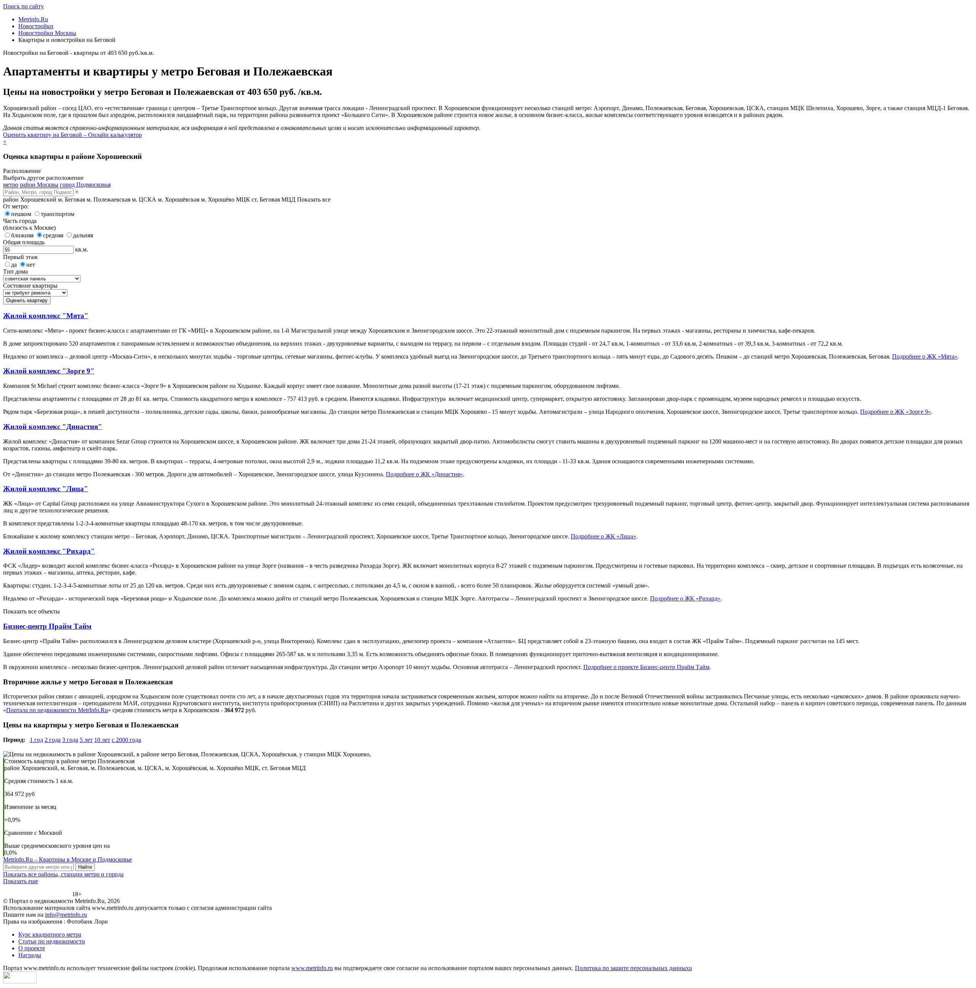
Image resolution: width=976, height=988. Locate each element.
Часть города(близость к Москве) (29, 224)
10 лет (102, 740)
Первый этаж (20, 257)
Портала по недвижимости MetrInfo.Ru (57, 710)
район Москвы (39, 184)
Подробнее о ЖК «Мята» (924, 356)
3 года (70, 740)
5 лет (86, 740)
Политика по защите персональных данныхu (633, 968)
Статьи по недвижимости (51, 941)
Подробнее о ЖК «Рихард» (685, 598)
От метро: (16, 206)
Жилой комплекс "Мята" (45, 316)
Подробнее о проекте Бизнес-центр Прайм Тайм (646, 667)
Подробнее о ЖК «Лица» (603, 536)
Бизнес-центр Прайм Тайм (47, 626)
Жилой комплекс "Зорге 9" (49, 371)
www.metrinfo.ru (312, 968)
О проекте (31, 948)
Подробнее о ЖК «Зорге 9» (895, 411)
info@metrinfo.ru (66, 914)
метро (10, 184)
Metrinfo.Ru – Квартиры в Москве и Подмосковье (67, 859)
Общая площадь (24, 242)
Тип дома (15, 271)
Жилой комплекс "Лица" (45, 489)
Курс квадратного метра (49, 934)
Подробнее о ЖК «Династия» (424, 474)
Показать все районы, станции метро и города (63, 874)
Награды (29, 955)
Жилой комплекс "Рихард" (49, 551)
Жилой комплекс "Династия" (52, 427)
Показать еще (20, 881)
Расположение (22, 171)
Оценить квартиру (27, 300)
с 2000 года (126, 740)
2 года (53, 740)
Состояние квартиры (30, 285)
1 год (36, 740)
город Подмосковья (85, 184)
